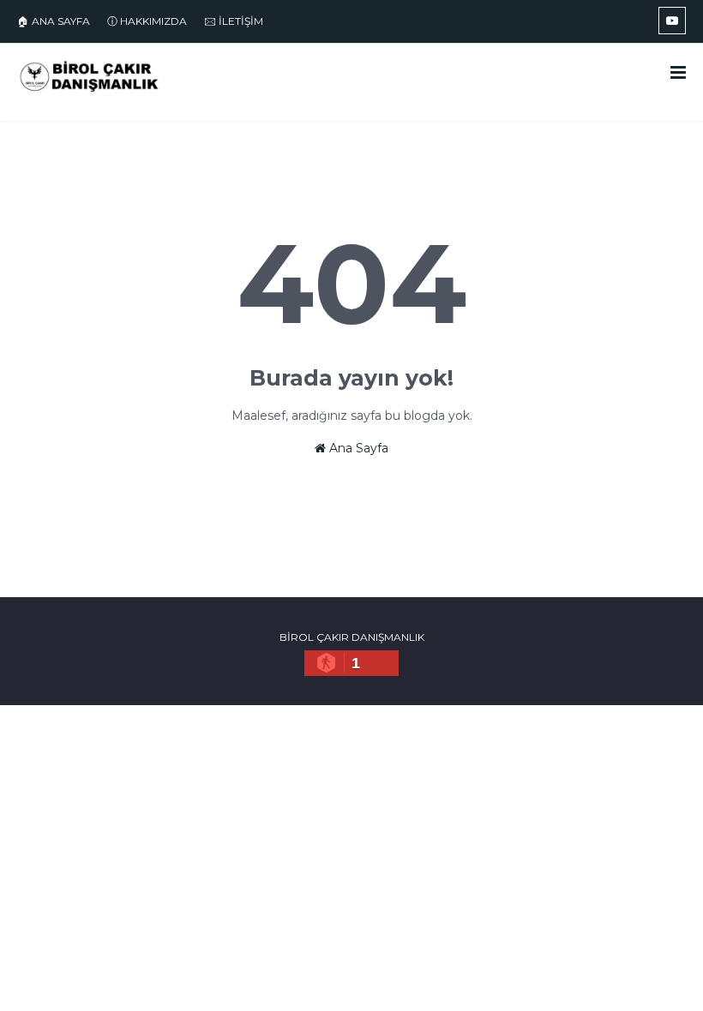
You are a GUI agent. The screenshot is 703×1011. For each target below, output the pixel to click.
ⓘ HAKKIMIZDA (147, 21)
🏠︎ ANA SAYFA (53, 21)
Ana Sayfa (357, 448)
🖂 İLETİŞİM (233, 21)
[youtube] (672, 20)
